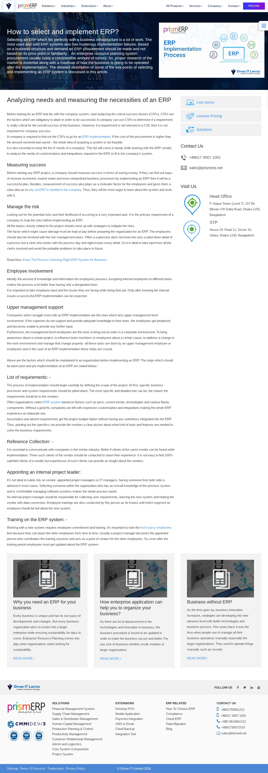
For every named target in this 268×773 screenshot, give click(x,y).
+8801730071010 (233, 727)
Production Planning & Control (72, 729)
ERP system (52, 402)
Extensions (88, 6)
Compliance (174, 714)
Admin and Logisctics (66, 744)
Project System (62, 754)
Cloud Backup (125, 729)
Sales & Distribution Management (75, 719)
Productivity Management (69, 734)
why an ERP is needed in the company (54, 189)
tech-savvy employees (156, 527)
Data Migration (176, 724)
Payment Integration (129, 719)
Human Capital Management (71, 724)
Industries (67, 6)
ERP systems (52, 44)
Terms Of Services (33, 768)
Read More (23, 658)
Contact (233, 6)
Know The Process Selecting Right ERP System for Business (65, 259)
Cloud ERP (173, 719)
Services (195, 6)
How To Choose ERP (180, 708)
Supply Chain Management (70, 714)
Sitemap (12, 768)
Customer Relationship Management (77, 739)
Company (214, 6)
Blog (169, 729)
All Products (174, 6)
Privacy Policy (75, 768)
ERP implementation (96, 136)
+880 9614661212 (233, 721)
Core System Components (70, 749)
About (107, 6)
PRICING (254, 6)
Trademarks (55, 768)
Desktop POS (124, 708)
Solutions (48, 6)
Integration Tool (125, 734)
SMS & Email (124, 724)
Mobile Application (127, 714)
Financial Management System (73, 708)
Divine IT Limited (131, 768)
